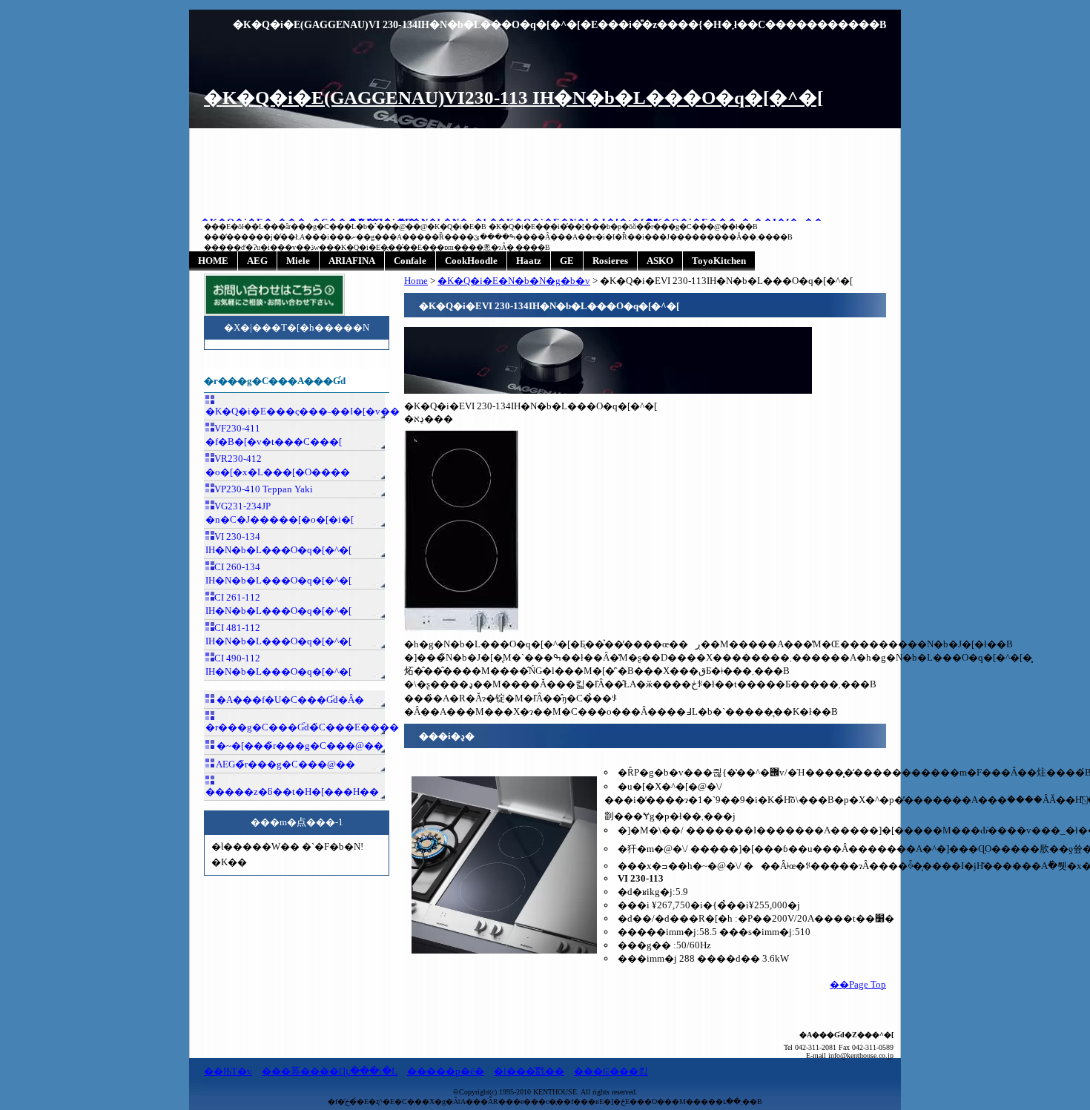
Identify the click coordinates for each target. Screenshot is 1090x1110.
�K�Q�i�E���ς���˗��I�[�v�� (295, 411)
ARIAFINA (351, 260)
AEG (257, 260)
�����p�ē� (445, 1071)
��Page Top (858, 984)
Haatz (528, 260)
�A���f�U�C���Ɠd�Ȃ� (289, 699)
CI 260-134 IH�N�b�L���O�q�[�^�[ (278, 573)
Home (416, 280)
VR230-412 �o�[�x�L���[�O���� (277, 465)
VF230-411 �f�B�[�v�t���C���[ (273, 435)
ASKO (660, 260)
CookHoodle (471, 260)
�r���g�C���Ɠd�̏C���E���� (295, 727)
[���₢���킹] (274, 312)
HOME (213, 260)
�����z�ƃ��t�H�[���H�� (292, 791)
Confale (410, 260)
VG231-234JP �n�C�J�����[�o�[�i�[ (279, 513)
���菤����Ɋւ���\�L (329, 1071)
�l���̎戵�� (529, 1071)
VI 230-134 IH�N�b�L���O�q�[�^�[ (278, 543)
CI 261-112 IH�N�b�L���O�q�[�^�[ (278, 604)
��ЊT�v (228, 1071)
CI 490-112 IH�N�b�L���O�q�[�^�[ (278, 665)
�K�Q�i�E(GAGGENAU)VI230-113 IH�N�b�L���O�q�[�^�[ (513, 97)
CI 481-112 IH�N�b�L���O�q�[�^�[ (278, 634)
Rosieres (610, 260)
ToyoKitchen (719, 260)
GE (567, 260)
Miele (298, 260)
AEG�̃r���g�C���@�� (284, 764)
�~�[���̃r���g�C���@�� (298, 745)
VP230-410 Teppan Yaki (263, 489)
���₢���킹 (611, 1071)
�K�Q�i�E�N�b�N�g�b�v (513, 280)
